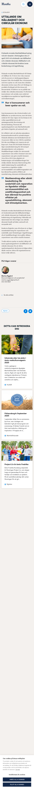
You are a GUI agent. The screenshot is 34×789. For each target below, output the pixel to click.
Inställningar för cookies (17, 774)
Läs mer (17, 769)
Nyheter (5, 310)
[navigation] (6, 4)
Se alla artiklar (9, 295)
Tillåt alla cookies (17, 784)
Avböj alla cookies (17, 779)
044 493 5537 (6, 282)
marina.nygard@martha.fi (10, 280)
